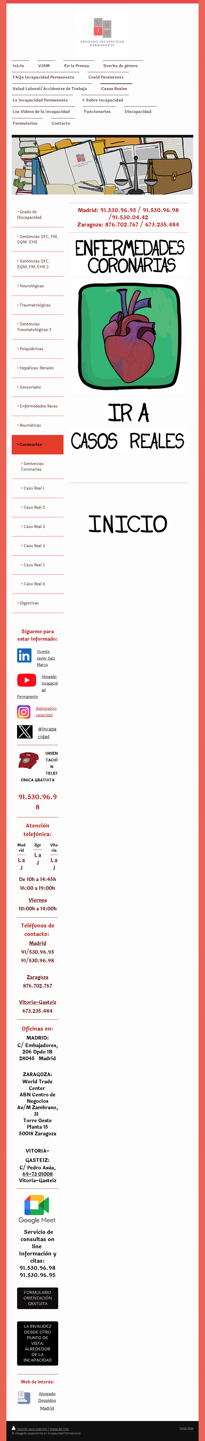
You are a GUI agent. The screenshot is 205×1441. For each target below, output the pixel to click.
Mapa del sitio (59, 1429)
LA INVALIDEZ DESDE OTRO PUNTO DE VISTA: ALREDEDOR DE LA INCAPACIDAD (37, 1343)
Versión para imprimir (32, 1429)
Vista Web (186, 1428)
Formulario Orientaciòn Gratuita (37, 1298)
